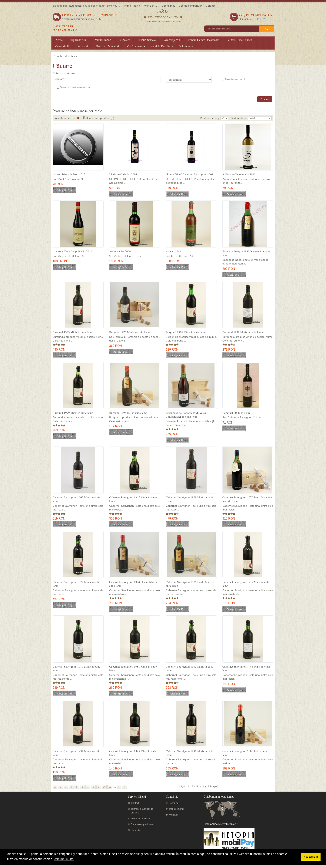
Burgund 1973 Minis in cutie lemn (129, 332)
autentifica (75, 5)
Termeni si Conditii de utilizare (142, 811)
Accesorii (82, 46)
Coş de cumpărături (190, 5)
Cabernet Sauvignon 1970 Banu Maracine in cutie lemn (247, 499)
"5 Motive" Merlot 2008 (123, 174)
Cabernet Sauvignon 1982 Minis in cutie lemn (189, 668)
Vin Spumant (134, 46)
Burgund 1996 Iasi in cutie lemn (128, 413)
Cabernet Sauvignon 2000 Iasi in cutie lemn (245, 753)
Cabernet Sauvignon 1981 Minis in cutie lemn (133, 668)
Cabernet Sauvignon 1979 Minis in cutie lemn (246, 583)
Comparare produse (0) (100, 117)
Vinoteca (125, 40)
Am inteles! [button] (311, 856)
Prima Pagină (132, 5)
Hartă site (136, 830)
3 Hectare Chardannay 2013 (239, 174)
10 (104, 787)
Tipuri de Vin (78, 40)
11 (109, 787)
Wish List (173, 814)
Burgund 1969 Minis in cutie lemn (73, 332)
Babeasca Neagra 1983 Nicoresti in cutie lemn (246, 253)
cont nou (112, 5)
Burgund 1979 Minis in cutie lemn (73, 413)
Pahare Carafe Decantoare (203, 40)
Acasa (59, 40)
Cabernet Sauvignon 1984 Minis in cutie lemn (246, 668)
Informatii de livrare (141, 818)
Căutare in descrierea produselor (75, 87)
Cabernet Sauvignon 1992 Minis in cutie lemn (76, 753)
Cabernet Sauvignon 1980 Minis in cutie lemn (76, 668)
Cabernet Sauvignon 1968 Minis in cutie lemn (189, 499)
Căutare (73, 56)
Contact (210, 5)
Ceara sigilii (62, 46)
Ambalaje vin (172, 40)
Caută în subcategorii (234, 79)
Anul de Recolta (160, 46)
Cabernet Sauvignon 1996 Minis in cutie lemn (189, 753)
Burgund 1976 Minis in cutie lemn (186, 332)
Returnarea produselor (142, 824)
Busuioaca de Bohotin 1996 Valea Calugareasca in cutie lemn (186, 414)
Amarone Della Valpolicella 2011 (72, 251)
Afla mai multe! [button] (64, 859)
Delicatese (184, 46)
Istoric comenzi (176, 809)
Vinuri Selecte (147, 40)
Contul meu (168, 5)
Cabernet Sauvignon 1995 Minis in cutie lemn (133, 753)
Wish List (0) (150, 5)
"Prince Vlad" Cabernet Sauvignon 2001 (189, 174)
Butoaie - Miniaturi (107, 46)
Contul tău (174, 803)
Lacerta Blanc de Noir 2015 (69, 174)
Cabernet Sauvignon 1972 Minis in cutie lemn (76, 583)
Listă (74, 117)
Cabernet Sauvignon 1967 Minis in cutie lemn (133, 499)
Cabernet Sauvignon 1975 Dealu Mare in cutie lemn (190, 583)
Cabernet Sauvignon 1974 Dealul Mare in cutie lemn (133, 583)
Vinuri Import (103, 40)
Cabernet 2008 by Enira (236, 413)
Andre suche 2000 (120, 251)
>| (124, 787)
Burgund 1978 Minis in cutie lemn (242, 332)
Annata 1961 (173, 251)
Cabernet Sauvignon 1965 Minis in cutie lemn (76, 499)
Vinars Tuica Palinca (240, 40)
